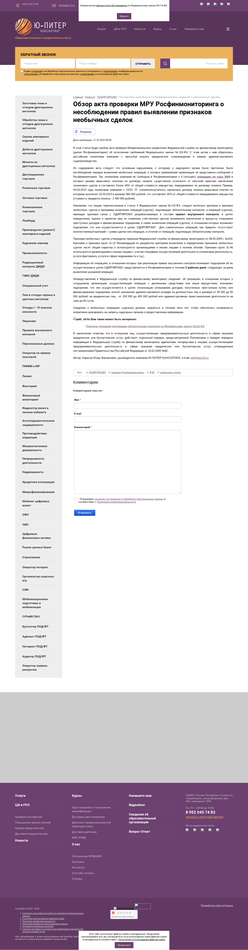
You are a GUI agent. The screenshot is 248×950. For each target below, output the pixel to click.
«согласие (36, 71)
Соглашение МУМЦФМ (86, 856)
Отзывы (77, 878)
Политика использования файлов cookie (43, 918)
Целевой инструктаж (28, 817)
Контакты (78, 867)
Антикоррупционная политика (38, 926)
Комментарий (83, 427)
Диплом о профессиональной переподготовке (91, 824)
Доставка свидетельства (31, 833)
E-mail (77, 413)
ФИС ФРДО (79, 837)
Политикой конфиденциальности (116, 501)
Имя (77, 399)
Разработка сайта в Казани (217, 905)
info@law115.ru (67, 5)
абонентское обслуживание (111, 5)
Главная (78, 97)
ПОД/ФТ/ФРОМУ (107, 97)
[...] (228, 29)
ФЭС (152, 372)
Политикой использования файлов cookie (141, 939)
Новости (90, 97)
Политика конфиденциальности (38, 921)
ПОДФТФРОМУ (97, 372)
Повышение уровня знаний (33, 822)
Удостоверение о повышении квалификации (91, 809)
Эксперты (78, 862)
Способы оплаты (83, 873)
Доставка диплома (84, 832)
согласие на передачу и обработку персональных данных (128, 498)
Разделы (86, 131)
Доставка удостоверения (88, 817)
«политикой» (110, 71)
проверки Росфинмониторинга (127, 372)
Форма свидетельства (29, 828)
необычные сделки (170, 372)
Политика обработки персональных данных (45, 924)
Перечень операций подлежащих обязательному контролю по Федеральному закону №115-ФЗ (145, 326)
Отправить (85, 512)
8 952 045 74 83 (30, 4)
